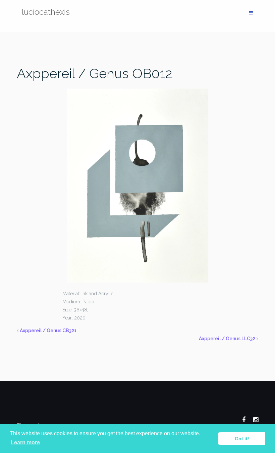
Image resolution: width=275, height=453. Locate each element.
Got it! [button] (242, 438)
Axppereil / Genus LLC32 (227, 338)
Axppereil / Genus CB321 (48, 330)
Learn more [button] (25, 442)
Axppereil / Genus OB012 (94, 73)
